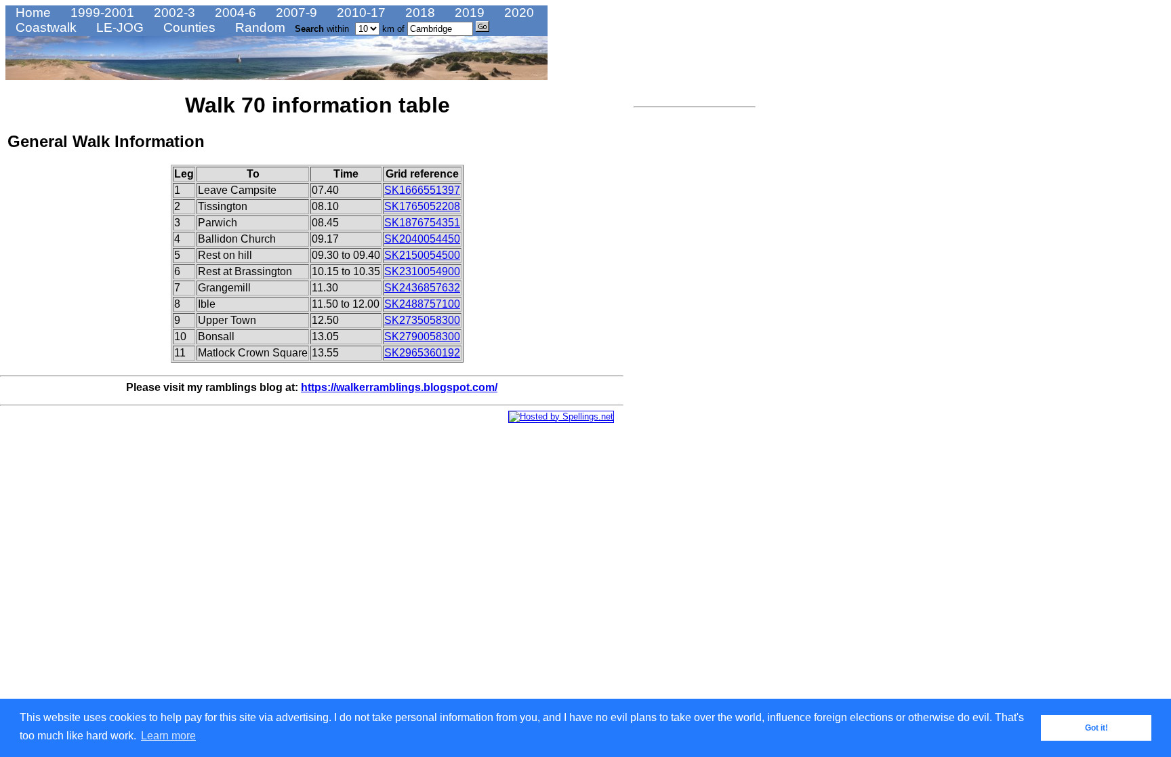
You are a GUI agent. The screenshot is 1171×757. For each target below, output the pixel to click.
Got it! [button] (1096, 728)
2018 (418, 12)
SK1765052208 (422, 206)
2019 (468, 12)
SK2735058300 (422, 320)
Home (31, 12)
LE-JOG (118, 27)
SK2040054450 (422, 239)
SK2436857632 (422, 287)
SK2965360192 (422, 353)
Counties (187, 27)
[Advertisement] (674, 315)
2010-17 (359, 12)
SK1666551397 (422, 190)
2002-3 (172, 12)
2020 (517, 12)
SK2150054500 (422, 255)
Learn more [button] (168, 735)
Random (258, 27)
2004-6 (233, 12)
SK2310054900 (422, 271)
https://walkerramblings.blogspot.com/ (399, 387)
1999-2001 (100, 12)
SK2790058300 (422, 336)
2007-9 (294, 12)
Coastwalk (44, 27)
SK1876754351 (422, 222)
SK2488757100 (422, 304)
